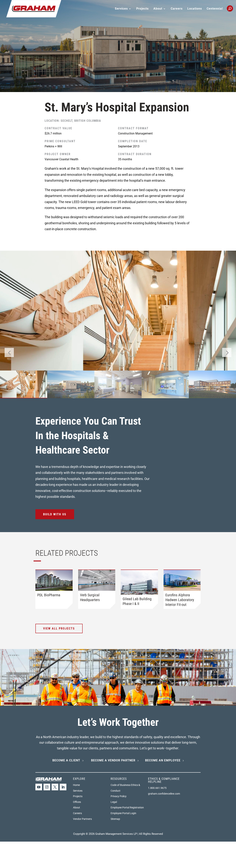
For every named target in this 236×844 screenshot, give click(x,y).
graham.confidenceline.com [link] (164, 793)
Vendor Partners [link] (82, 818)
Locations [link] (194, 8)
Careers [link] (177, 8)
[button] (226, 352)
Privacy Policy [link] (118, 796)
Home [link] (76, 785)
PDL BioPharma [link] (48, 595)
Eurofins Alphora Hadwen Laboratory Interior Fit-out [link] (179, 600)
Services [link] (77, 790)
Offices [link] (77, 801)
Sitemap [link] (115, 818)
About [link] (76, 807)
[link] (33, 8)
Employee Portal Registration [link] (127, 807)
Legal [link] (114, 801)
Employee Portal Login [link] (123, 813)
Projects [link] (142, 8)
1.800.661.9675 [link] (157, 787)
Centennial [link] (215, 8)
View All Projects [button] (59, 628)
